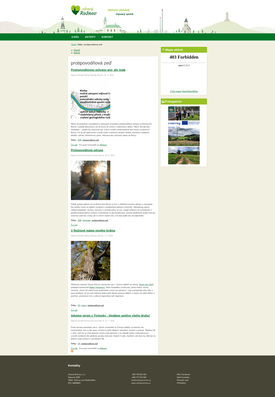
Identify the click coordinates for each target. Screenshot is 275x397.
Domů (77, 50)
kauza (77, 53)
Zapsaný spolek (124, 14)
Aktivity (90, 37)
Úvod (73, 44)
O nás (75, 37)
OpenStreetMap (190, 91)
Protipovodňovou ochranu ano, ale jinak (98, 69)
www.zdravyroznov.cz (141, 383)
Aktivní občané (119, 10)
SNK (79, 140)
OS (79, 305)
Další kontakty (183, 377)
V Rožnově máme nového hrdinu (93, 230)
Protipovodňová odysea (87, 150)
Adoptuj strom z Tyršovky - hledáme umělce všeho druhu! (110, 315)
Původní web (182, 380)
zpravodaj (86, 220)
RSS (179, 374)
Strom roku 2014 (146, 284)
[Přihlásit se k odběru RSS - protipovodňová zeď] (72, 351)
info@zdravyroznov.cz (141, 380)
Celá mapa (175, 91)
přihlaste (103, 145)
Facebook (185, 374)
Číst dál (74, 145)
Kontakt (107, 37)
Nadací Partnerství (97, 287)
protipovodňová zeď (90, 140)
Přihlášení (181, 383)
